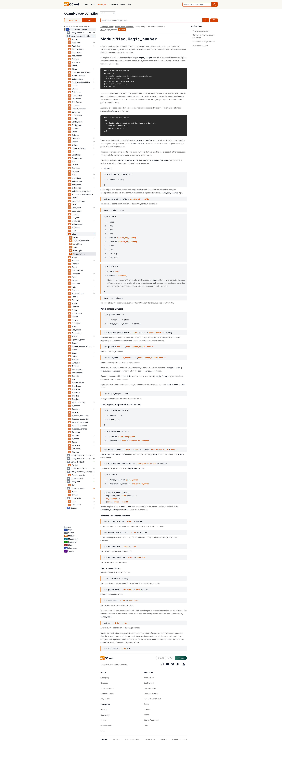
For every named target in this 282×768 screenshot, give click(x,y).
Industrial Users (106, 688)
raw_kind (127, 589)
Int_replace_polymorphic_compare (84, 194)
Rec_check (76, 330)
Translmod (76, 392)
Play (129, 4)
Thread (75, 495)
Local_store (76, 211)
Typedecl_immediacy (80, 416)
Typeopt (75, 439)
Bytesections (77, 79)
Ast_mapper (77, 56)
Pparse (74, 297)
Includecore (76, 184)
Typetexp (76, 445)
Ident (74, 175)
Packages (102, 4)
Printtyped (76, 323)
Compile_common (79, 109)
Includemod (76, 188)
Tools (93, 4)
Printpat (75, 316)
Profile (74, 326)
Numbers (75, 260)
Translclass (76, 386)
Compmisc (76, 112)
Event (74, 491)
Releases (104, 683)
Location (75, 214)
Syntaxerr (76, 363)
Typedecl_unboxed (79, 425)
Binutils (75, 66)
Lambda (75, 198)
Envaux (75, 165)
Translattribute (78, 383)
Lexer (74, 204)
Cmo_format (77, 95)
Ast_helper (76, 46)
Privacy (164, 739)
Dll (73, 151)
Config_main (77, 125)
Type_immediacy (78, 402)
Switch (74, 356)
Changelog (104, 678)
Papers (146, 715)
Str (73, 485)
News (122, 4)
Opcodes (75, 264)
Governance (150, 739)
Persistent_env (78, 293)
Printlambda (77, 313)
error (116, 502)
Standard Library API (152, 699)
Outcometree (77, 270)
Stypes (75, 350)
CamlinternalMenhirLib (81, 82)
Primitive (75, 307)
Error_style (77, 250)
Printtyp (75, 320)
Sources (74, 508)
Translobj (75, 396)
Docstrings (76, 155)
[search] (215, 4)
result (150, 346)
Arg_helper (76, 42)
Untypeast (76, 449)
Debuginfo (76, 138)
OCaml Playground (151, 720)
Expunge (75, 171)
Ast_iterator (77, 52)
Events (103, 720)
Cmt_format (77, 102)
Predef (74, 303)
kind (117, 271)
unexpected (129, 436)
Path (74, 287)
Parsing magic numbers (201, 31)
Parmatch (76, 274)
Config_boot (77, 122)
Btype (74, 69)
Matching (76, 227)
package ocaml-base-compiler (77, 26)
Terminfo (75, 376)
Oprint (74, 267)
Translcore (76, 389)
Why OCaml (105, 699)
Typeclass (76, 406)
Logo (146, 725)
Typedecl (75, 412)
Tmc (73, 379)
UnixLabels (76, 505)
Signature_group (78, 340)
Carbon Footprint (132, 739)
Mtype (74, 257)
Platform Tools (150, 688)
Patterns (75, 290)
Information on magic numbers (204, 41)
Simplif (74, 343)
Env (73, 161)
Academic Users (107, 693)
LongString (77, 244)
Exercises (147, 709)
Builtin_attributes (78, 76)
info (128, 346)
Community (113, 4)
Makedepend (77, 224)
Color (75, 247)
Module (122, 30)
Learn (86, 4)
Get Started (149, 683)
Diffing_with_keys (79, 148)
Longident (76, 217)
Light (162, 658)
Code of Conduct (179, 739)
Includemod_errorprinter (81, 191)
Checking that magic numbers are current (203, 36)
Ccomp (75, 85)
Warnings (75, 452)
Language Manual (151, 693)
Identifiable (76, 178)
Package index (106, 27)
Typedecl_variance (79, 429)
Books (146, 704)
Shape (74, 336)
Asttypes (75, 59)
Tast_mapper (77, 373)
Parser (74, 280)
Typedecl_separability (80, 422)
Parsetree (76, 283)
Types (74, 442)
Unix (73, 501)
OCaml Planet (106, 726)
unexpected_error (160, 449)
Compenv (76, 105)
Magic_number (79, 254)
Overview (73, 20)
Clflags (74, 89)
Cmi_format (76, 92)
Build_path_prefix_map (81, 72)
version (122, 275)
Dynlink (75, 465)
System (182, 658)
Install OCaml (149, 678)
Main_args (76, 221)
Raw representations (200, 45)
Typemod (76, 435)
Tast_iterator (77, 369)
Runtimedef (76, 333)
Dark (171, 658)
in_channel (127, 357)
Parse (74, 277)
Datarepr (75, 135)
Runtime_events (78, 475)
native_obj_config (139, 199)
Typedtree (76, 432)
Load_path (76, 208)
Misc (74, 234)
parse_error (155, 332)
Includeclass (77, 181)
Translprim (76, 399)
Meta (74, 231)
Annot (74, 39)
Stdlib (75, 237)
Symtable (76, 359)
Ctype (74, 132)
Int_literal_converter (81, 241)
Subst (74, 353)
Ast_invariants (77, 49)
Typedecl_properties (80, 419)
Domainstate (77, 158)
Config (74, 118)
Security (116, 739)
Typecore (76, 409)
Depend (75, 142)
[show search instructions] (214, 20)
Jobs (102, 731)
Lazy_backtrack (78, 201)
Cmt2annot (76, 99)
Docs (89, 20)
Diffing (74, 145)
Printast (75, 310)
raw (118, 346)
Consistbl (75, 128)
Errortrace (76, 168)
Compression (77, 115)
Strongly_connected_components (82, 346)
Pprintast (75, 300)
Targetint (75, 366)
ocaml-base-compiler (81, 13)
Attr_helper (76, 62)
